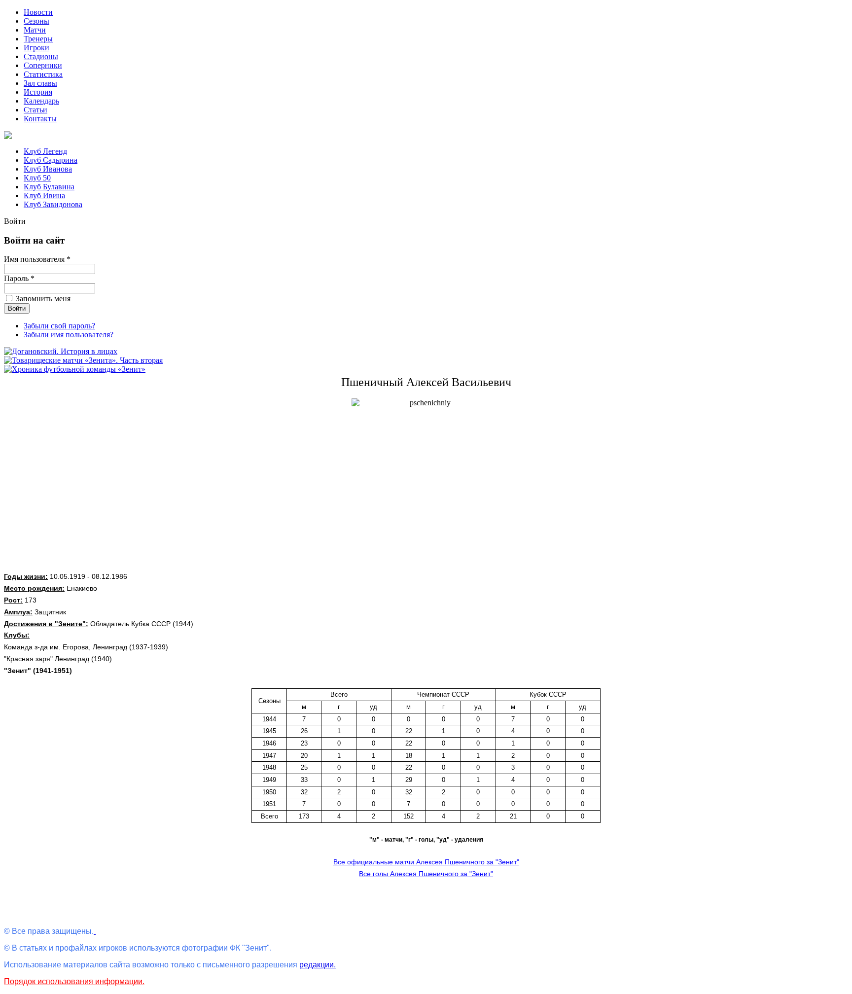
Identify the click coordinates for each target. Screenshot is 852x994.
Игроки (36, 47)
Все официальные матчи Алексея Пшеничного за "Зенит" (426, 862)
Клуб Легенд (45, 151)
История (38, 92)
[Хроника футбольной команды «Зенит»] (74, 369)
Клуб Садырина (50, 160)
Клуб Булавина (49, 186)
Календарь (41, 101)
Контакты (40, 118)
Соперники (43, 65)
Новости (38, 12)
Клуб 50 (37, 178)
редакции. (317, 964)
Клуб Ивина (44, 195)
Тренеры (38, 39)
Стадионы (41, 56)
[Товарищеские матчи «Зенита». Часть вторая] (83, 360)
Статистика (43, 74)
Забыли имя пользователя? (68, 334)
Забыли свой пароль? (59, 325)
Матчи (35, 30)
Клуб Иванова (48, 169)
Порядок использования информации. (74, 981)
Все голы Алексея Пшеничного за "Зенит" (426, 874)
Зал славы (40, 83)
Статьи (35, 110)
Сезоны (36, 21)
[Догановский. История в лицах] (60, 351)
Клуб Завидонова (53, 204)
